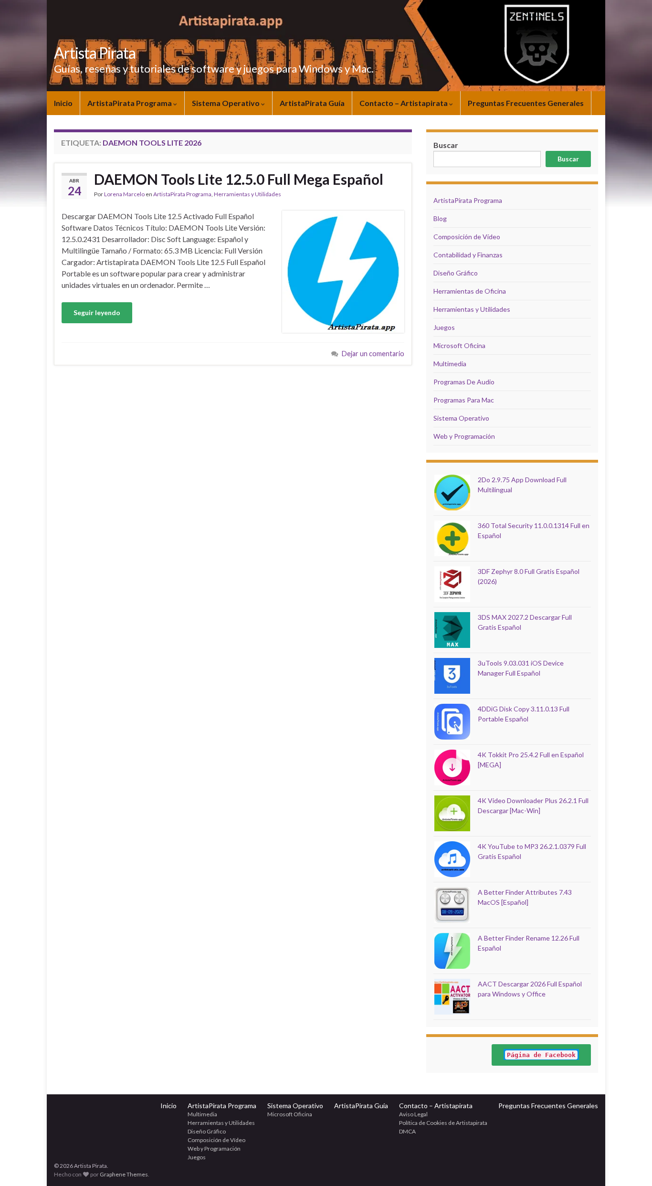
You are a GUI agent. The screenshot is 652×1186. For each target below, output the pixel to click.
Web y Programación (464, 436)
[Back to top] (630, 1164)
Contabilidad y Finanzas (468, 255)
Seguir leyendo (97, 312)
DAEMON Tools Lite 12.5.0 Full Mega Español (238, 179)
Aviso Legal (413, 1114)
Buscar (568, 159)
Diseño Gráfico (455, 273)
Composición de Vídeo (466, 237)
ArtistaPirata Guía (312, 102)
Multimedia (449, 364)
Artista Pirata (95, 52)
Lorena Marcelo (124, 194)
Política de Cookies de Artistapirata (443, 1122)
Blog (440, 218)
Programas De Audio (463, 382)
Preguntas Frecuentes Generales (526, 102)
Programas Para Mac (463, 400)
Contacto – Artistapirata (404, 102)
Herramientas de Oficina (469, 291)
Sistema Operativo (226, 102)
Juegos (444, 327)
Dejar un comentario (373, 353)
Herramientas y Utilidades (247, 194)
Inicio (63, 102)
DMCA (407, 1131)
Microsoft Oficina (459, 345)
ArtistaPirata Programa (130, 102)
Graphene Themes (124, 1174)
